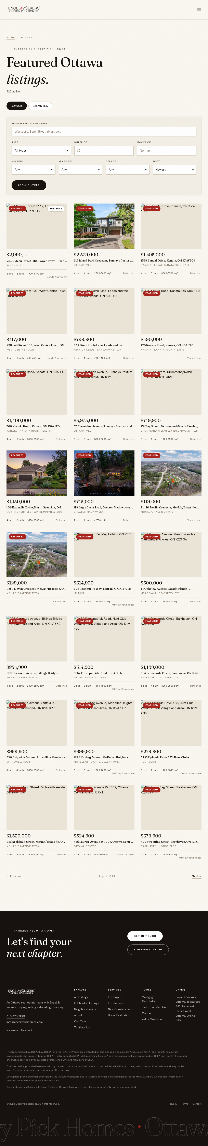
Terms (184, 1103)
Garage (111, 161)
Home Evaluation (148, 949)
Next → (197, 876)
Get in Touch (145, 936)
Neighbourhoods (85, 1009)
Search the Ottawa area (30, 123)
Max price (144, 142)
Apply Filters (29, 185)
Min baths (66, 161)
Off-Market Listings (86, 1003)
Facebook (26, 1030)
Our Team (80, 1021)
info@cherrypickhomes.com (24, 1022)
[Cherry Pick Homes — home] (23, 10)
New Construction (120, 1009)
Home (10, 37)
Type (15, 142)
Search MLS (40, 106)
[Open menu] (199, 10)
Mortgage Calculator (149, 999)
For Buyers (115, 997)
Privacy (173, 1103)
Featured (17, 106)
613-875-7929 (15, 1016)
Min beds (18, 161)
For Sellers (115, 1003)
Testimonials (82, 1027)
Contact (147, 1013)
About (78, 1015)
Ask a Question (152, 1019)
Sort (156, 161)
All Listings (81, 997)
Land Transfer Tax (154, 1007)
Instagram (12, 1030)
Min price (80, 142)
